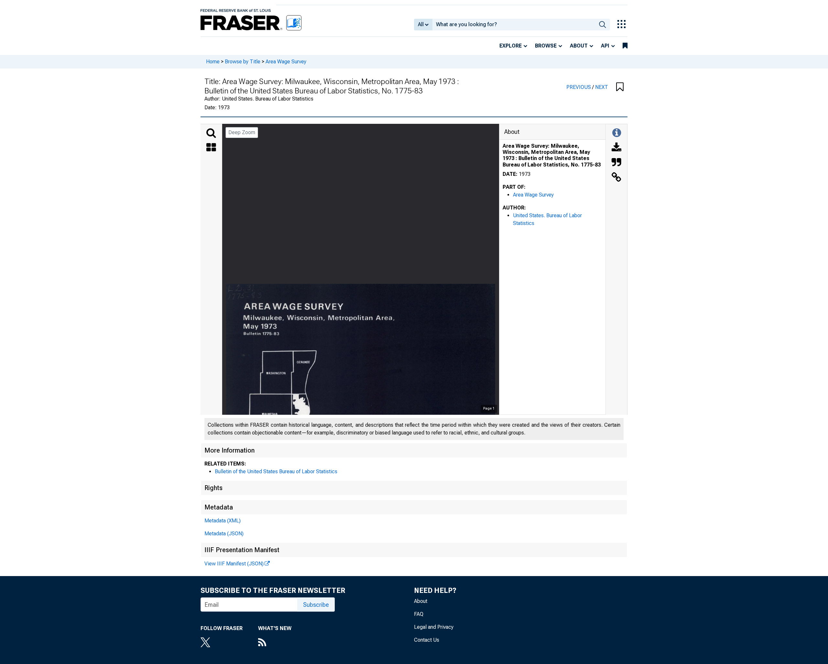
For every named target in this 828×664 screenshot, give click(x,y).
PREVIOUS (579, 87)
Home (213, 62)
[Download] (616, 148)
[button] (620, 87)
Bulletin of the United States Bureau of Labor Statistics (276, 471)
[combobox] (513, 24)
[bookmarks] (625, 46)
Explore (510, 46)
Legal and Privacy (433, 627)
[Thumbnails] (211, 148)
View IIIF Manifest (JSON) (234, 564)
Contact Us (426, 640)
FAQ (418, 614)
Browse (546, 46)
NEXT (601, 87)
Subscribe (316, 604)
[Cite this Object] (616, 163)
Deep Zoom (241, 132)
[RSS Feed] (274, 642)
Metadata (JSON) (224, 533)
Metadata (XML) (222, 521)
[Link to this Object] (616, 178)
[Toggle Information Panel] (616, 133)
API (605, 46)
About (579, 46)
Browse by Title (242, 62)
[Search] (211, 133)
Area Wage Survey (286, 62)
